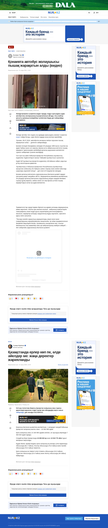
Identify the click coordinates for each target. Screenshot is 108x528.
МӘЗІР (14, 12)
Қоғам (10, 341)
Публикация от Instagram (39, 280)
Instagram (61, 330)
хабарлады (20, 412)
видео (18, 137)
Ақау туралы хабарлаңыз (74, 518)
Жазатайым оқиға (53, 17)
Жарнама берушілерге (92, 518)
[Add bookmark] (10, 133)
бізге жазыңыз (35, 286)
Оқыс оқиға (12, 17)
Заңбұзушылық (24, 17)
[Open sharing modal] (10, 127)
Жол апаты (44, 17)
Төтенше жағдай (34, 17)
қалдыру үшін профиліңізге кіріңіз (47, 313)
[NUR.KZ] (54, 12)
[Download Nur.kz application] (54, 5)
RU (89, 12)
